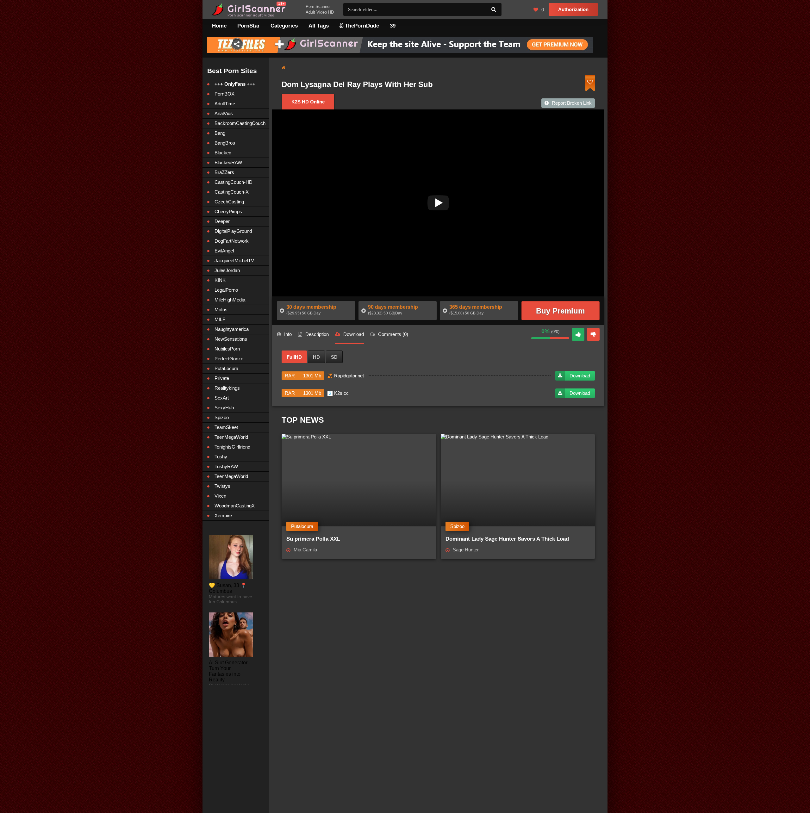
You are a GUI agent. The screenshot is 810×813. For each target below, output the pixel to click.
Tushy (221, 456)
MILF (220, 319)
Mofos (221, 309)
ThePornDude (361, 26)
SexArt (222, 397)
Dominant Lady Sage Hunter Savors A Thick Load (507, 539)
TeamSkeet (226, 427)
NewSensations (231, 339)
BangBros (225, 143)
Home (219, 26)
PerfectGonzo (229, 358)
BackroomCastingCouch (240, 123)
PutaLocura (226, 368)
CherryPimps (228, 211)
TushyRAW (226, 466)
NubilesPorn (227, 348)
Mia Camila (305, 549)
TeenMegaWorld (231, 437)
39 (393, 26)
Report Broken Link (572, 103)
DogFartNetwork (232, 241)
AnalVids (224, 113)
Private (222, 378)
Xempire (223, 515)
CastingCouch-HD (233, 182)
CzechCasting (229, 201)
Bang (220, 133)
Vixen (220, 496)
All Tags (318, 26)
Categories (284, 26)
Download (580, 375)
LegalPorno (226, 290)
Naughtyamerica (232, 329)
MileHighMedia (230, 299)
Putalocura (302, 526)
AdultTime (225, 103)
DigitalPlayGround (233, 231)
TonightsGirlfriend (232, 447)
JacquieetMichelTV (234, 260)
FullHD (294, 357)
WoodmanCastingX (235, 505)
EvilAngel (224, 250)
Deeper (222, 221)
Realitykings (227, 388)
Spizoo (457, 526)
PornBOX (224, 93)
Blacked (223, 152)
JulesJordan (227, 270)
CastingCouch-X (232, 192)
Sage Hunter (466, 549)
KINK (220, 280)
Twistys (222, 486)
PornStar (248, 26)
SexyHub (224, 407)
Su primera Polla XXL (313, 539)
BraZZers (224, 172)
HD (316, 357)
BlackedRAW (228, 162)
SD (334, 357)
